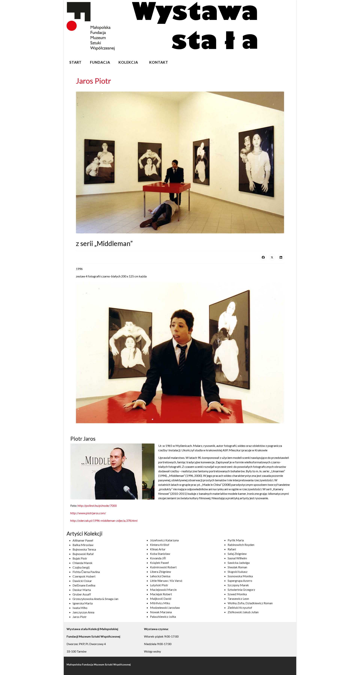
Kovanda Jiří (158, 558)
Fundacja (100, 62)
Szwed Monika (237, 594)
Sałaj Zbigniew (237, 553)
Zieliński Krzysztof (240, 607)
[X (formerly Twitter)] (272, 257)
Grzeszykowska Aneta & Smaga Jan (95, 598)
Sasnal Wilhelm (237, 558)
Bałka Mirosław (83, 545)
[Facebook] (263, 257)
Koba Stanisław (160, 553)
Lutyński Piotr (159, 585)
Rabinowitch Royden (241, 544)
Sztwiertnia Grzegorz (241, 589)
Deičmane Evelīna (84, 585)
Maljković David (160, 598)
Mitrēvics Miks (160, 603)
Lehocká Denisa (160, 576)
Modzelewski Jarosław (165, 607)
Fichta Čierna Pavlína (86, 572)
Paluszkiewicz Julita (163, 616)
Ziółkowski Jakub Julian (243, 612)
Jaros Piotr (80, 616)
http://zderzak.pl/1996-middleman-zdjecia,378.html (103, 520)
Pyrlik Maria (236, 540)
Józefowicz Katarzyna (164, 540)
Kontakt (158, 62)
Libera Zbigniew (160, 571)
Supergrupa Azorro (240, 580)
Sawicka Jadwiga (239, 562)
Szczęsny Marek (238, 585)
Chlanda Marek (82, 563)
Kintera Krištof (159, 544)
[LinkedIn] (281, 257)
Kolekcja (128, 62)
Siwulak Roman (237, 567)
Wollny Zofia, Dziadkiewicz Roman (250, 603)
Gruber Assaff (82, 594)
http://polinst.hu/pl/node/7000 (97, 505)
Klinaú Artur (158, 549)
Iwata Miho (80, 607)
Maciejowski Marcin (163, 589)
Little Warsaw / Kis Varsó (166, 580)
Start (75, 62)
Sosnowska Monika (240, 576)
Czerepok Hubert (84, 576)
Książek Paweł (159, 562)
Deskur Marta (82, 590)
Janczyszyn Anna (83, 612)
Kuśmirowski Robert (163, 567)
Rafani (232, 549)
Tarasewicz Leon (238, 598)
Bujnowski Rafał (83, 554)
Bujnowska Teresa (84, 549)
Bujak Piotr (80, 558)
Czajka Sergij (81, 567)
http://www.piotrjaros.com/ (88, 513)
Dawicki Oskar (82, 581)
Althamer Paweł (83, 540)
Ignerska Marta (83, 603)
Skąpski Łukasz (238, 571)
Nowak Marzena (161, 612)
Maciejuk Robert (161, 594)
